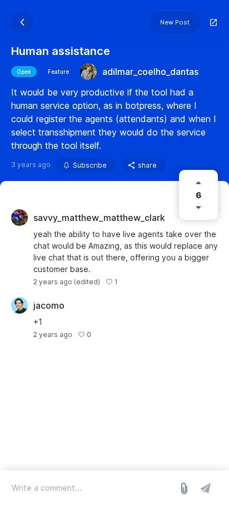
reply (132, 282)
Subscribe (90, 165)
